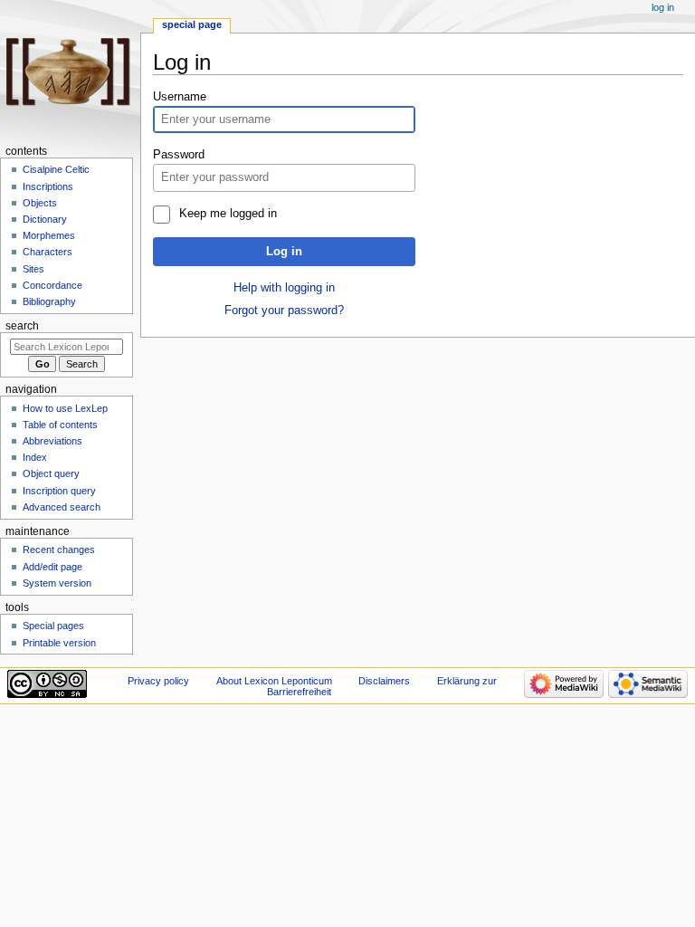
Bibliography (49, 301)
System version (57, 583)
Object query (51, 473)
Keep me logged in (227, 213)
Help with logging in (284, 288)
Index (35, 457)
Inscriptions (48, 186)
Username (179, 97)
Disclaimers (384, 680)
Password (179, 154)
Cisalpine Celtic (56, 169)
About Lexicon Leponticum (274, 680)
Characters (47, 251)
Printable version (59, 642)
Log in (284, 251)
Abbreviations (52, 440)
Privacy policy (158, 680)
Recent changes (59, 549)
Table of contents (60, 424)
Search (22, 325)
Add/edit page (52, 566)
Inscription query (59, 490)
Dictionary (45, 219)
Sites (33, 268)
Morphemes (49, 235)
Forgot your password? (284, 310)
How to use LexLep (65, 408)
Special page (192, 24)
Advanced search (61, 507)
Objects (40, 202)
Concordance (52, 285)
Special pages (53, 625)
